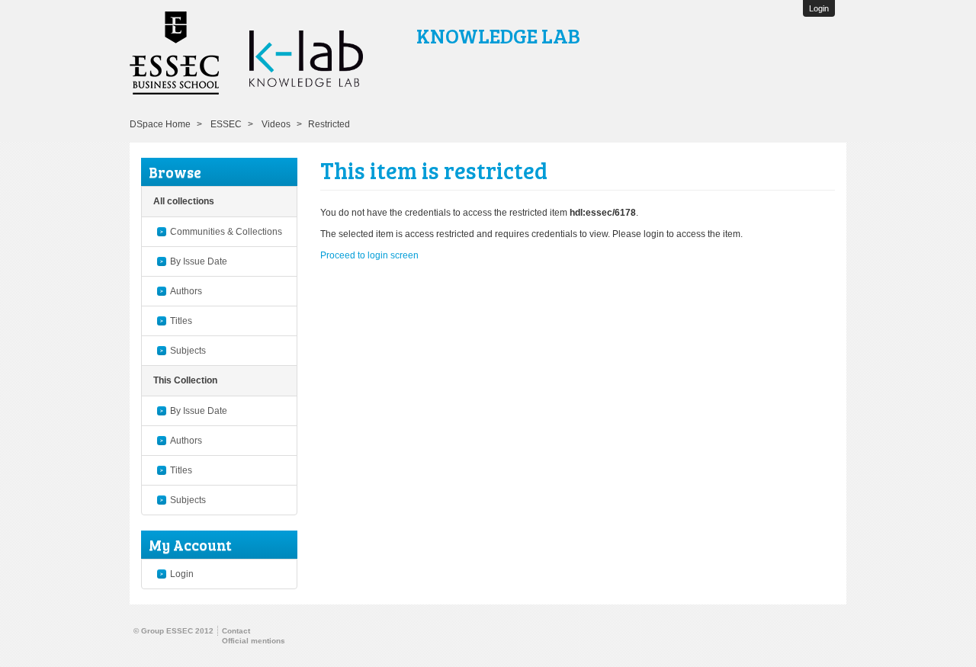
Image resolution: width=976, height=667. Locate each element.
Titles (181, 321)
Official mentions (253, 641)
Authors (186, 291)
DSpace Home (160, 124)
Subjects (188, 350)
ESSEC (226, 124)
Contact (236, 631)
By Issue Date (198, 261)
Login (182, 574)
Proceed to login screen (369, 255)
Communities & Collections (226, 231)
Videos (276, 124)
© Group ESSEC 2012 (173, 631)
